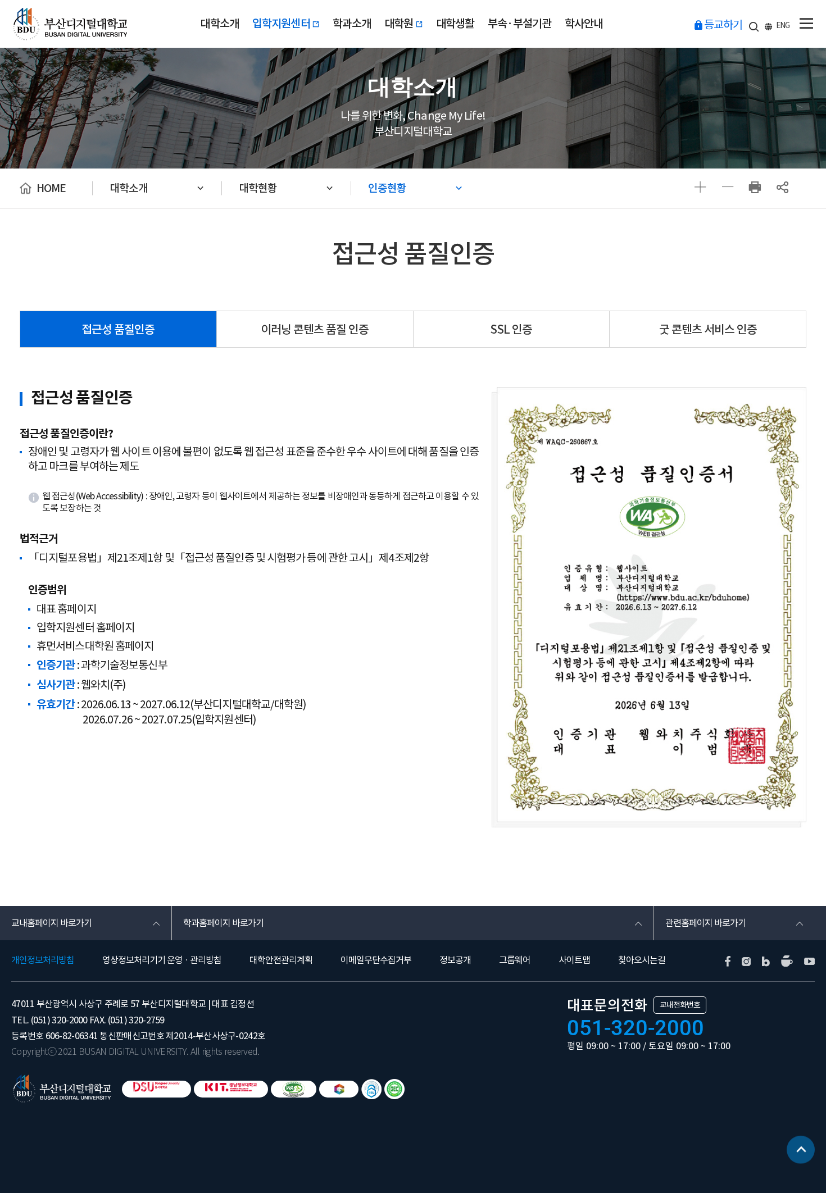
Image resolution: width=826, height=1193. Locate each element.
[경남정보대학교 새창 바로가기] (231, 1089)
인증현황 (387, 188)
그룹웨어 (514, 960)
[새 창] (727, 960)
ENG (782, 25)
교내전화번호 (680, 1005)
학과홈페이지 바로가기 (223, 922)
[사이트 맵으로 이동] (806, 24)
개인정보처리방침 (42, 960)
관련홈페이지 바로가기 (705, 922)
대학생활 (455, 23)
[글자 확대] (699, 188)
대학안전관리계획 (280, 960)
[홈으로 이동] (66, 1088)
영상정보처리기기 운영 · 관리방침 (161, 960)
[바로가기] (293, 1089)
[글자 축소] (727, 188)
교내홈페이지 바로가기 (51, 922)
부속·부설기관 (519, 23)
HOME (51, 188)
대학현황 (258, 188)
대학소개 (219, 23)
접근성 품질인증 (118, 329)
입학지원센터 (282, 23)
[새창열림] (755, 188)
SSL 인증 (511, 329)
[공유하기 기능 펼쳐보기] (782, 188)
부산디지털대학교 (69, 23)
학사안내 (584, 23)
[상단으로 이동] (801, 1151)
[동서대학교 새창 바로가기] (156, 1089)
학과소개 (352, 23)
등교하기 (723, 24)
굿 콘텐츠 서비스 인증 (708, 329)
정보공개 (455, 960)
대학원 (399, 23)
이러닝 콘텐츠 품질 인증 (315, 329)
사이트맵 (574, 960)
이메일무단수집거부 (376, 960)
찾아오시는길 (641, 960)
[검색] (753, 24)
